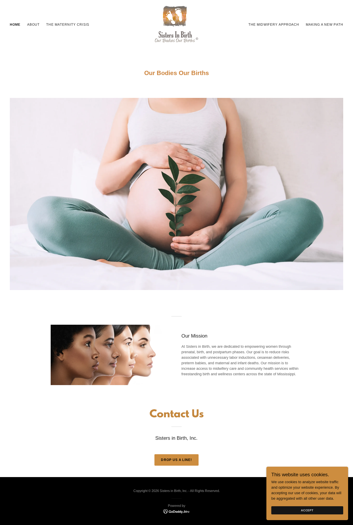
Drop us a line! (176, 460)
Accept (307, 510)
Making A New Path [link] (324, 24)
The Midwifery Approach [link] (273, 24)
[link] (176, 24)
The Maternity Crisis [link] (67, 24)
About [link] (33, 24)
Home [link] (15, 24)
